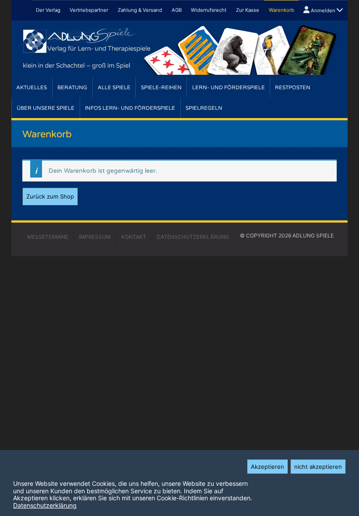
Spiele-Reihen (161, 87)
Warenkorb (281, 10)
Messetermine (47, 237)
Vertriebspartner (89, 10)
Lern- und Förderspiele (228, 87)
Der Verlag (48, 10)
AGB (177, 10)
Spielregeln (204, 108)
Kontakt (133, 237)
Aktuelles (31, 87)
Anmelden (323, 10)
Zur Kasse (247, 10)
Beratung (72, 87)
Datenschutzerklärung (45, 505)
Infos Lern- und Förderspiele (130, 108)
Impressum (95, 237)
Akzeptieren (267, 466)
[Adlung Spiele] (179, 49)
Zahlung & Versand (140, 10)
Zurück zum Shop (50, 196)
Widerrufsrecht (208, 10)
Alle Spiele (114, 87)
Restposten (292, 87)
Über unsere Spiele (45, 108)
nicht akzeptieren (318, 466)
